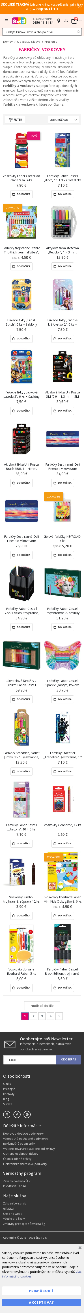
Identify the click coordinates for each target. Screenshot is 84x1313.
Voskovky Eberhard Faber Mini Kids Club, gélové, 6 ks (62, 899)
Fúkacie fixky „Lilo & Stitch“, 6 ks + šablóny (21, 322)
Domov (8, 42)
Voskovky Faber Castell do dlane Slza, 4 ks (21, 178)
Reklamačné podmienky (19, 1144)
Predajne (9, 1089)
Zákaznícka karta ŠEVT (17, 1181)
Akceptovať (41, 1302)
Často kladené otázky (17, 1159)
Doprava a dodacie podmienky (23, 1133)
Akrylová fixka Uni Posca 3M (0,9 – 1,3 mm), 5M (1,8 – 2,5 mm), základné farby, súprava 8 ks (62, 394)
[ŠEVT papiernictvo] (19, 21)
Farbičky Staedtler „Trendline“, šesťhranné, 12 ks (62, 755)
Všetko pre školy (14, 1219)
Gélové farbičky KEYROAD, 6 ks (63, 538)
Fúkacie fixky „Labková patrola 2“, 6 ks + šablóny (21, 394)
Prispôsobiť (41, 1291)
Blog (6, 1099)
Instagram (6, 1114)
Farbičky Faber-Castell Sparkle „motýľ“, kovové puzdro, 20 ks (62, 683)
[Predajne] (58, 20)
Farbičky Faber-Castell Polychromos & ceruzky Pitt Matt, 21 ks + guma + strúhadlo (62, 610)
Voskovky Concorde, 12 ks (62, 825)
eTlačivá (8, 1209)
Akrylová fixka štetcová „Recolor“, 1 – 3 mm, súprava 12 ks (62, 250)
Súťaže (7, 1104)
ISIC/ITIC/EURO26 (14, 1186)
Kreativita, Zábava (28, 41)
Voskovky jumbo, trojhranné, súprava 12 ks (21, 899)
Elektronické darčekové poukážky (25, 1164)
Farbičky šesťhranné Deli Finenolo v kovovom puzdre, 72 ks (62, 466)
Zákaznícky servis (14, 1203)
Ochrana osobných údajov (20, 1154)
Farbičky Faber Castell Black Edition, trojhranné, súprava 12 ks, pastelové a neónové (62, 971)
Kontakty (8, 1094)
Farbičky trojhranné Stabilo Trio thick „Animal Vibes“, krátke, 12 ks (21, 250)
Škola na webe (12, 1214)
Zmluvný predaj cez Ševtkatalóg (24, 1224)
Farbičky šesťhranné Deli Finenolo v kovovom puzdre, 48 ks (21, 538)
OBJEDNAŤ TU (47, 9)
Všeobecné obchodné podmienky (25, 1139)
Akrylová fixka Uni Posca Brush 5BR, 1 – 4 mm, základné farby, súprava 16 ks (21, 466)
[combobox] (42, 32)
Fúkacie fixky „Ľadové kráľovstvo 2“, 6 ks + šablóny (62, 322)
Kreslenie (51, 41)
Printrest (27, 1114)
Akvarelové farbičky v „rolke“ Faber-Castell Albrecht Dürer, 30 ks (21, 683)
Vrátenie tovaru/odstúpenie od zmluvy (29, 1149)
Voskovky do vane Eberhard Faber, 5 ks (21, 971)
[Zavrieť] (79, 1248)
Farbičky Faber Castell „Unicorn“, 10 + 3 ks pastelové (21, 827)
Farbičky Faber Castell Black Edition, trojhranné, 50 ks (21, 610)
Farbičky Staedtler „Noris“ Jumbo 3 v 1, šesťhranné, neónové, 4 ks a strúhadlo (21, 755)
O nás (7, 1084)
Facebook (17, 1114)
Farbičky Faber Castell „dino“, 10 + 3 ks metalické (62, 178)
